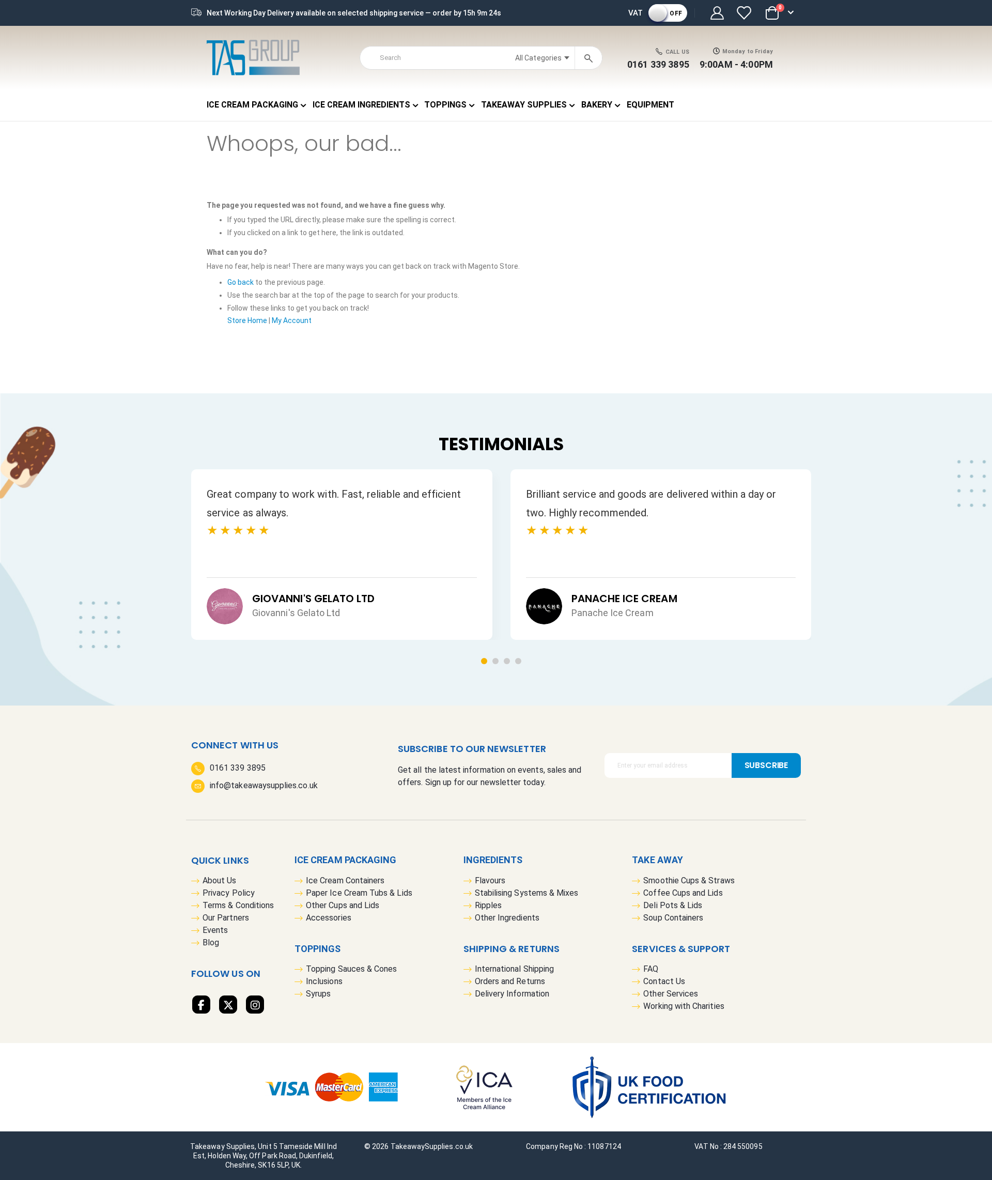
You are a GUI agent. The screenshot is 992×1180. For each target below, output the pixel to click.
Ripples (488, 905)
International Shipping (514, 969)
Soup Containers (673, 918)
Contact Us (664, 981)
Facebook (201, 1004)
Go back (240, 282)
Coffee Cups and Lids (682, 893)
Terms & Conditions (238, 905)
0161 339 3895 (658, 64)
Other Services (670, 994)
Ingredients (493, 859)
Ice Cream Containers (345, 880)
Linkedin (255, 1004)
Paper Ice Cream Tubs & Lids (359, 893)
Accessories (328, 918)
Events (215, 930)
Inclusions (324, 981)
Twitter (228, 1004)
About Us (220, 880)
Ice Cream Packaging (345, 859)
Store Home (247, 320)
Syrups (318, 994)
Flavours (490, 880)
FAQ (650, 969)
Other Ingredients (507, 918)
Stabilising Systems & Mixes (527, 893)
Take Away (657, 859)
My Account (292, 320)
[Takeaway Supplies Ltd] (253, 57)
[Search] (588, 57)
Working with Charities (683, 1006)
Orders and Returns (510, 981)
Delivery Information (512, 994)
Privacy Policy (229, 893)
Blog (211, 942)
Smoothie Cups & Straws (688, 880)
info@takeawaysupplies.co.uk (264, 785)
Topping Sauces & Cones (351, 969)
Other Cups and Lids (342, 905)
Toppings (318, 948)
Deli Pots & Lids (672, 905)
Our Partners (226, 918)
